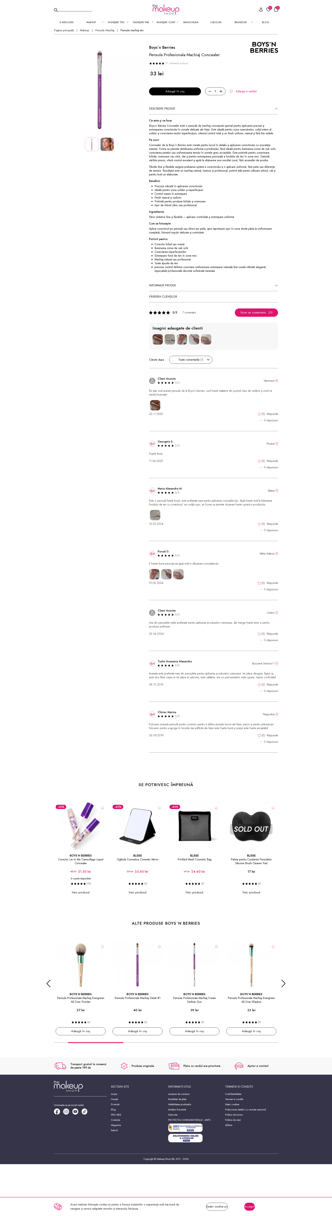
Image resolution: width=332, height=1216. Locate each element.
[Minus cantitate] (210, 91)
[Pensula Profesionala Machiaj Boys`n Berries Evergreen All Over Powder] (81, 965)
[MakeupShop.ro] (166, 9)
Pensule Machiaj (104, 30)
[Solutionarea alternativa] (194, 1127)
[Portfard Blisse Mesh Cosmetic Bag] (194, 826)
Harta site (172, 1114)
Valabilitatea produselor (179, 1104)
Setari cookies (232, 1104)
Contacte (115, 1120)
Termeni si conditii (234, 1099)
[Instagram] (67, 1113)
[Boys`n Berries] (264, 47)
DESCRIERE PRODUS (162, 109)
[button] (48, 983)
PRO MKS (116, 1114)
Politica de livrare (234, 1114)
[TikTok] (86, 1113)
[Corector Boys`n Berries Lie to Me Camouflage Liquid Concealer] (81, 826)
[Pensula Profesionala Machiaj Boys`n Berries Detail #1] (138, 965)
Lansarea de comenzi (179, 1094)
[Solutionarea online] (194, 1138)
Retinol (114, 1130)
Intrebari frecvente (177, 1109)
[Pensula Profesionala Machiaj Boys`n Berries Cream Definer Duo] (194, 965)
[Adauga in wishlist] (159, 808)
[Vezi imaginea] (99, 90)
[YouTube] (76, 1113)
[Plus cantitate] (221, 91)
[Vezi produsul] (102, 808)
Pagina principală (64, 30)
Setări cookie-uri (217, 1207)
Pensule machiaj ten (132, 30)
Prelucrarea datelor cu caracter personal (245, 1109)
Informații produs (162, 285)
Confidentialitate (233, 1094)
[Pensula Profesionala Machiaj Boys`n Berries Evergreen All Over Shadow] (251, 965)
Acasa (114, 1094)
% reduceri (66, 22)
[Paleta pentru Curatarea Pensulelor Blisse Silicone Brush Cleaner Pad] (251, 826)
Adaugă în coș (174, 91)
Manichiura (191, 22)
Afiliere (228, 1125)
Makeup (84, 30)
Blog (265, 22)
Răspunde (272, 414)
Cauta (75, 9)
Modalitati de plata (177, 1099)
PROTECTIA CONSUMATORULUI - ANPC (189, 1120)
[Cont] (259, 10)
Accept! (249, 1207)
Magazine (116, 1125)
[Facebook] (58, 1113)
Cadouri (216, 22)
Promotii (115, 1104)
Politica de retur (233, 1120)
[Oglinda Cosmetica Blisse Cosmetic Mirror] (138, 826)
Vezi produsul (81, 892)
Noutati (114, 1099)
